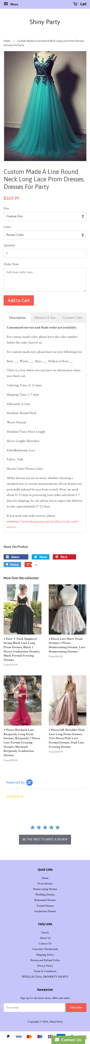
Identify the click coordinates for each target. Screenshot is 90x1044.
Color (7, 227)
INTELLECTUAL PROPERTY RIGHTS (45, 977)
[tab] (17, 318)
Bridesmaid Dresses (45, 900)
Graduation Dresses (45, 911)
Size (6, 208)
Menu (13, 4)
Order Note (11, 264)
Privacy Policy (45, 966)
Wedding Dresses (45, 894)
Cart (82, 4)
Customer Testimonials (45, 949)
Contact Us (45, 943)
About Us (45, 938)
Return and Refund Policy (45, 960)
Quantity (9, 245)
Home (7, 40)
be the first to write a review (45, 839)
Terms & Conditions (45, 971)
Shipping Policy (45, 955)
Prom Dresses (45, 883)
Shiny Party (45, 22)
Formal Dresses (45, 906)
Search (45, 932)
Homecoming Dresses (45, 889)
